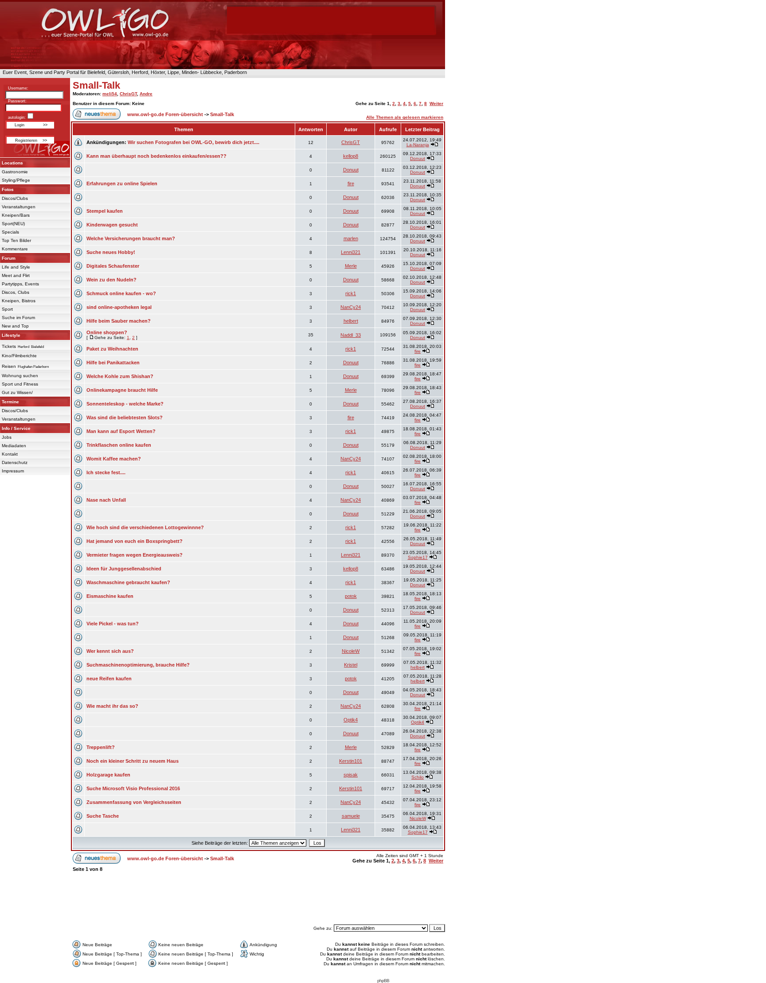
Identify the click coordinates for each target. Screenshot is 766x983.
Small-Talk (96, 85)
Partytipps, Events (20, 283)
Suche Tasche (102, 816)
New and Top (15, 326)
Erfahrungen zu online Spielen (121, 183)
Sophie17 (418, 557)
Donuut (417, 158)
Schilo (417, 777)
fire (351, 183)
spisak (351, 774)
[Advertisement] (258, 902)
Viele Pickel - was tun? (112, 623)
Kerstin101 (350, 761)
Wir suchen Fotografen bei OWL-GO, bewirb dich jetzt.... (193, 142)
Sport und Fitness (20, 384)
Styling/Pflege (16, 180)
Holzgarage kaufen (108, 774)
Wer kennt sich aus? (110, 651)
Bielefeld (37, 347)
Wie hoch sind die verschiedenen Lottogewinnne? (145, 527)
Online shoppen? (106, 332)
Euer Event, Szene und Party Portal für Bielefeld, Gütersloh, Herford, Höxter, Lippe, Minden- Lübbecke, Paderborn (123, 72)
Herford (23, 347)
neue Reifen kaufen (109, 678)
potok (351, 596)
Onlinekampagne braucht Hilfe (122, 390)
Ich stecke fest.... (105, 472)
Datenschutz (14, 462)
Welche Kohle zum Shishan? (119, 376)
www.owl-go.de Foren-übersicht (165, 114)
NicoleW (351, 651)
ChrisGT (128, 93)
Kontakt (10, 454)
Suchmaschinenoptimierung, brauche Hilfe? (138, 664)
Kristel (350, 664)
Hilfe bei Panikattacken (113, 362)
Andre (146, 93)
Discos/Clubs (15, 198)
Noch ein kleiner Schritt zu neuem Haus (132, 761)
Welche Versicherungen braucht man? (130, 238)
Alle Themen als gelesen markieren (404, 117)
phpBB (383, 980)
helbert (351, 321)
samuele (351, 816)
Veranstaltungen (18, 206)
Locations (12, 162)
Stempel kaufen (104, 211)
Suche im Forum (18, 317)
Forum (9, 258)
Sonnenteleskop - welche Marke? (125, 403)
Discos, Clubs (15, 292)
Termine (10, 401)
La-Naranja (417, 144)
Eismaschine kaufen (109, 596)
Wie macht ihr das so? (112, 706)
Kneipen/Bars (16, 215)
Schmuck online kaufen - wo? (121, 293)
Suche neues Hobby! (110, 252)
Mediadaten (14, 445)
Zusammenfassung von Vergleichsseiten (133, 802)
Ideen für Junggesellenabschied (123, 568)
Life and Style (16, 267)
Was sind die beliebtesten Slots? (124, 417)
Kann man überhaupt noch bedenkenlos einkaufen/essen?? (156, 156)
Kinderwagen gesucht (112, 224)
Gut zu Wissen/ (17, 392)
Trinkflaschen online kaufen (118, 445)
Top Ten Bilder (16, 240)
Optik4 (351, 719)
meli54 (109, 93)
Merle (351, 266)
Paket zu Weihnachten (112, 348)
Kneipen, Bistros (18, 300)
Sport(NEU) (13, 223)
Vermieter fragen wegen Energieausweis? (134, 555)
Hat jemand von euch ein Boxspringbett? (134, 541)
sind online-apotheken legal (119, 307)
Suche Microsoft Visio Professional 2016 (133, 788)
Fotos (8, 189)
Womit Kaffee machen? (113, 458)
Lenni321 (350, 252)
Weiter (436, 103)
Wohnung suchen (20, 375)
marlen (351, 238)
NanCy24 (350, 307)
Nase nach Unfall (106, 500)
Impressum (13, 470)
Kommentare (15, 248)
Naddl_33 (350, 335)
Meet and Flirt (16, 275)
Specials (10, 232)
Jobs (7, 437)
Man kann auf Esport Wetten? (121, 431)
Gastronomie (15, 171)
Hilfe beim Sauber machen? (118, 321)
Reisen (9, 366)
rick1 (350, 293)
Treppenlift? (100, 747)
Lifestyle (11, 335)
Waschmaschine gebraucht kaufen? (128, 582)
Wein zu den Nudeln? (111, 279)
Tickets (9, 346)
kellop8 (350, 156)
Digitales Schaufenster (112, 266)
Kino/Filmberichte (19, 355)
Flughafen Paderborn (33, 367)
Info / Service (16, 428)
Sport (7, 309)
